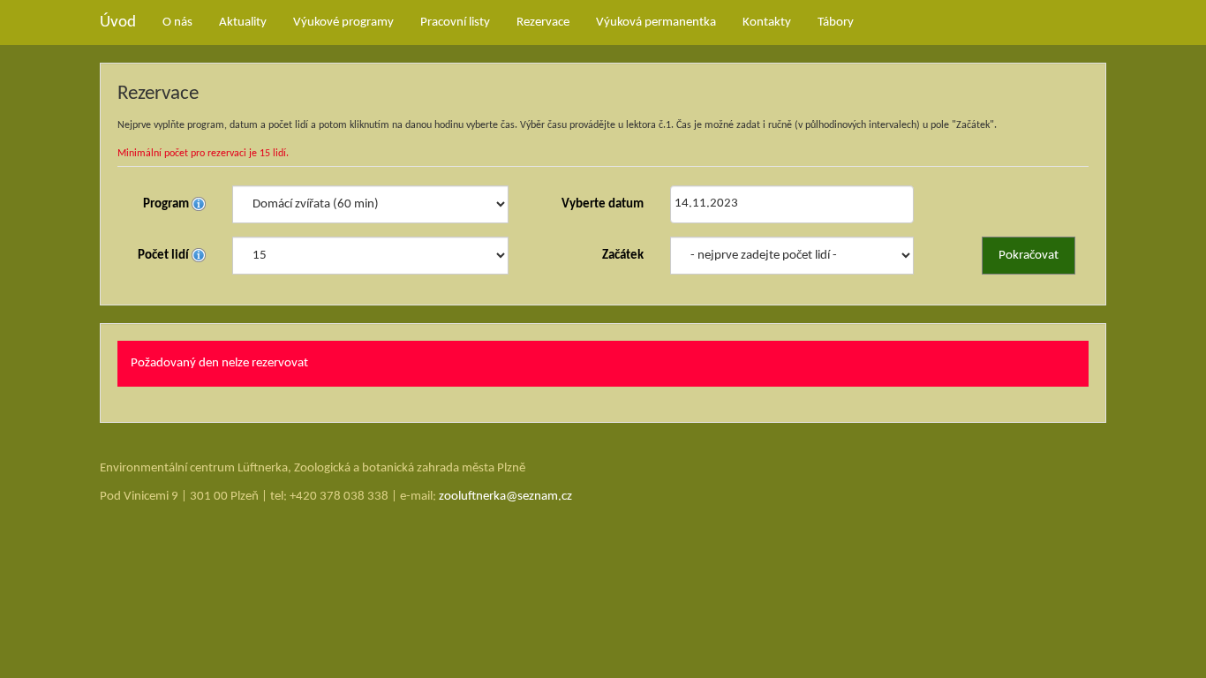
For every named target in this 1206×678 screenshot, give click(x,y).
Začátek (623, 255)
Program (167, 204)
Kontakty (766, 22)
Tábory (836, 22)
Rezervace (542, 22)
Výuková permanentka (656, 22)
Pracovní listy (455, 22)
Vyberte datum (603, 204)
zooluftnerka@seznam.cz (505, 496)
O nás (177, 22)
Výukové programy (343, 22)
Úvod (118, 22)
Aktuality (243, 22)
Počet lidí (165, 255)
